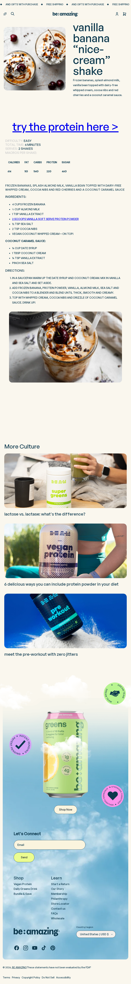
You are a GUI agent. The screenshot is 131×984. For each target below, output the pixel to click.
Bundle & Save (23, 893)
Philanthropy (59, 898)
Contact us (58, 908)
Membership (59, 893)
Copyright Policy (31, 977)
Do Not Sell (48, 977)
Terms (6, 977)
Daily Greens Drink (25, 889)
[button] (12, 14)
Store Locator (60, 903)
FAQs (54, 913)
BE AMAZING (19, 967)
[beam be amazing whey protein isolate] (65, 347)
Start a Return (60, 884)
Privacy (16, 977)
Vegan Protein (23, 884)
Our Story (57, 889)
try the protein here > (65, 126)
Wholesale (57, 918)
